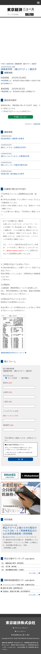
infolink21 (20, 498)
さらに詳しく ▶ (34, 573)
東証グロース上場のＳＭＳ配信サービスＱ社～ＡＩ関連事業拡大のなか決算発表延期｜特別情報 (20, 530)
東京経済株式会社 (20, 623)
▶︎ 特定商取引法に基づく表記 (20, 635)
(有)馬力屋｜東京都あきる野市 (12, 174)
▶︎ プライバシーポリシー (20, 628)
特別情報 (5, 80)
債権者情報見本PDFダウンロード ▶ (14, 353)
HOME (3, 64)
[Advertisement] (20, 39)
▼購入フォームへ (20, 117)
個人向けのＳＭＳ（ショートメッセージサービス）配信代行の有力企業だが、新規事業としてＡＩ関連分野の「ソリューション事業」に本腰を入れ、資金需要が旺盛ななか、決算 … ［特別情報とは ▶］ (20, 542)
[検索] (29, 14)
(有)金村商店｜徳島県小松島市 (12, 138)
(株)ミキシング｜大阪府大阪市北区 (14, 165)
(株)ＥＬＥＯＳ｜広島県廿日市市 (13, 147)
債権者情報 (9, 64)
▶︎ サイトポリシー (20, 631)
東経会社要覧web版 (10, 475)
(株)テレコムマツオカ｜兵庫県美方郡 (15, 156)
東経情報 (5, 91)
